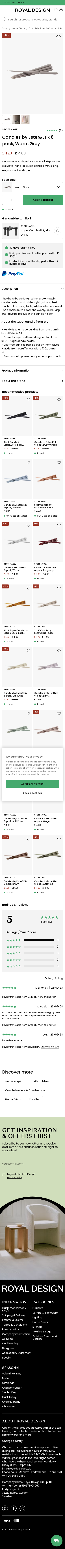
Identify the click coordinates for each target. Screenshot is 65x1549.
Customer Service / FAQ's (14, 1309)
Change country (12, 1441)
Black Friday (9, 1397)
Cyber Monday (11, 1402)
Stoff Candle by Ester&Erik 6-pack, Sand (43, 631)
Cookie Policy (10, 1343)
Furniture (38, 1308)
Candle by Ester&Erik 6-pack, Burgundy (45, 569)
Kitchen (37, 1327)
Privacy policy (10, 1329)
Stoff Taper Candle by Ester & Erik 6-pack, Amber (16, 631)
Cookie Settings (32, 793)
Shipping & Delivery (14, 1315)
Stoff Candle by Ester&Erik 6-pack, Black (13, 443)
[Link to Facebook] (14, 1508)
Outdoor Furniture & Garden (44, 1337)
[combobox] (32, 187)
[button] (56, 10)
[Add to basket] (57, 230)
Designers (8, 1348)
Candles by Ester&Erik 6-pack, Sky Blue (15, 506)
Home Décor (40, 1322)
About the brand (13, 381)
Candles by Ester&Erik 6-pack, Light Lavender (46, 694)
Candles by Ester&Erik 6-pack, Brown (15, 882)
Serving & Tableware (45, 1312)
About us (7, 1339)
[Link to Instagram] (22, 1508)
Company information (16, 1334)
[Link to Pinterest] (5, 1508)
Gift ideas (8, 1383)
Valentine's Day (11, 1373)
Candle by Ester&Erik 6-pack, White (15, 569)
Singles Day (9, 1392)
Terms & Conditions (14, 1324)
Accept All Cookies (32, 783)
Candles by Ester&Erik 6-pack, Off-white (15, 694)
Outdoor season (12, 1387)
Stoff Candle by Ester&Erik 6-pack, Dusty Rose (43, 506)
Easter (6, 1378)
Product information (16, 370)
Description (9, 289)
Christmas (8, 1406)
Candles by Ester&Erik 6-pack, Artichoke (46, 882)
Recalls (6, 1357)
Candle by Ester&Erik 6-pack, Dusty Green (45, 443)
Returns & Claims (12, 1320)
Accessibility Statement (16, 1353)
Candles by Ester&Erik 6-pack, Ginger (46, 820)
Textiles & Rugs (41, 1331)
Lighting (37, 1317)
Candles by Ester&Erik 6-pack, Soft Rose (15, 820)
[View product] (32, 231)
